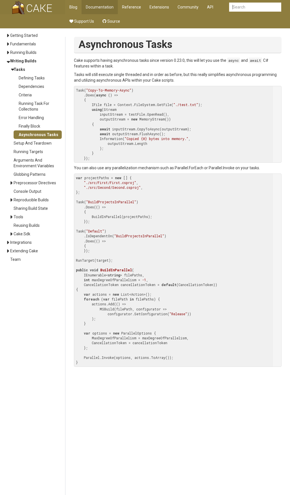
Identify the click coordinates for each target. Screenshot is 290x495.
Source (113, 21)
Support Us (83, 21)
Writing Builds (23, 61)
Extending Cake (24, 251)
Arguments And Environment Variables (34, 163)
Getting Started (24, 35)
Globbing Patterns (30, 174)
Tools (18, 217)
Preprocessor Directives (35, 183)
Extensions (159, 7)
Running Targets (28, 151)
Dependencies (31, 86)
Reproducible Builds (31, 200)
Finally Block (29, 126)
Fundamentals (23, 44)
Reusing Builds (27, 225)
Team (15, 259)
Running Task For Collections (34, 106)
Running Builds (23, 52)
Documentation (100, 7)
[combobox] (255, 7)
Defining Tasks (32, 78)
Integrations (21, 242)
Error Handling (31, 117)
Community (188, 7)
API (210, 7)
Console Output (27, 191)
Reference (131, 7)
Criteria (25, 95)
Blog (73, 7)
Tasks (19, 69)
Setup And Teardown (33, 143)
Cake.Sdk (22, 234)
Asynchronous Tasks (38, 134)
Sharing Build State (31, 208)
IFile (97, 104)
